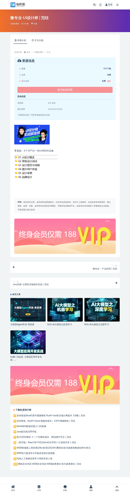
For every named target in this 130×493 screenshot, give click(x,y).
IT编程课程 (14, 24)
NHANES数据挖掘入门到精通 (31, 426)
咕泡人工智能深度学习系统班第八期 (34, 459)
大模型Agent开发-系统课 (22, 324)
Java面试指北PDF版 (26, 432)
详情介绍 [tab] (21, 40)
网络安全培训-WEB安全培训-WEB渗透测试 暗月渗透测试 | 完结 (49, 464)
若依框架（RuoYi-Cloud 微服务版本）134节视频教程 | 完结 (46, 421)
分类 (39, 490)
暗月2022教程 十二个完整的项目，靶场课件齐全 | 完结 (44, 437)
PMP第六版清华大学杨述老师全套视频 (36, 453)
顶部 (117, 490)
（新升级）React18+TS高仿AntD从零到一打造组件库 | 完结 (46, 442)
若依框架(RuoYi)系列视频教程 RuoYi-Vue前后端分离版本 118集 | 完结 (51, 416)
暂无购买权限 (65, 90)
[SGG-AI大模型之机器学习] (65, 310)
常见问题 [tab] (39, 40)
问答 (65, 490)
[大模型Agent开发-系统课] (28, 310)
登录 (110, 5)
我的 (91, 490)
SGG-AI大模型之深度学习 (96, 324)
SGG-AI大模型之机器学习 (59, 324)
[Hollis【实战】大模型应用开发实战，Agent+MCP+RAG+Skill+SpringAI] (28, 342)
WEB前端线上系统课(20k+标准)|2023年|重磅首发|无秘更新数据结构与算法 (54, 448)
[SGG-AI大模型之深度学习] (102, 310)
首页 (28, 52)
